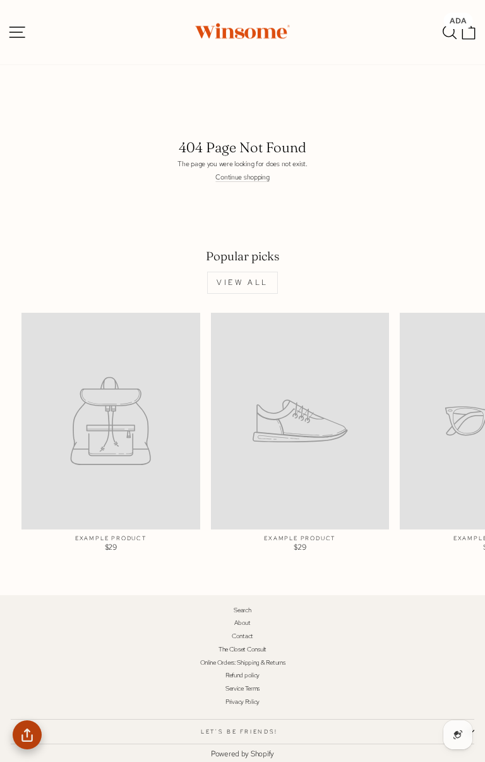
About (242, 623)
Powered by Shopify (242, 754)
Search (242, 610)
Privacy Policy (242, 702)
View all (242, 282)
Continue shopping (242, 176)
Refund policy (242, 675)
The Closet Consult (242, 649)
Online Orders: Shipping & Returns (242, 662)
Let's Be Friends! (239, 731)
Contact (242, 636)
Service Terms (242, 688)
